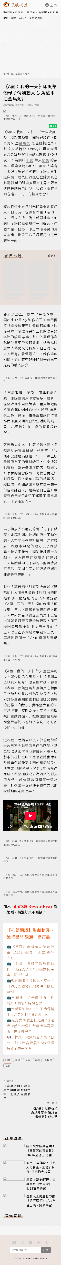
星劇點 (19, 73)
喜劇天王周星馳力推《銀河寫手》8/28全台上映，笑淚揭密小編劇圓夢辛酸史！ (41, 1202)
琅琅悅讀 (8, 73)
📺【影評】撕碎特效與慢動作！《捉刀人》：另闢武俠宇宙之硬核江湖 (30, 969)
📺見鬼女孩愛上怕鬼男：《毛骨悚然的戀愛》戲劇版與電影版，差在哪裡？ (30, 1026)
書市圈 (31, 12)
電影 (6, 18)
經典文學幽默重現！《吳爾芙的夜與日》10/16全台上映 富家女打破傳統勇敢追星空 (40, 1155)
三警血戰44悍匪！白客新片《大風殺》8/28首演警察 (41, 1183)
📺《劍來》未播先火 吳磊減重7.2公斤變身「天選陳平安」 (30, 952)
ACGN (23, 18)
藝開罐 (42, 12)
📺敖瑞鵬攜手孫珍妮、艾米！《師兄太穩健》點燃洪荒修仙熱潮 (30, 986)
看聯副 (19, 12)
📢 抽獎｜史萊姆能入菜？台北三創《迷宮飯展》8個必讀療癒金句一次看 (30, 1042)
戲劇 (14, 18)
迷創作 (54, 12)
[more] (51, 255)
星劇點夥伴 (36, 18)
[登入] (51, 5)
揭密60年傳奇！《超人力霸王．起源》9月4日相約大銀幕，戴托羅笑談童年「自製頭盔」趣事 (41, 1172)
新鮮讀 (7, 12)
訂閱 (45, 1250)
